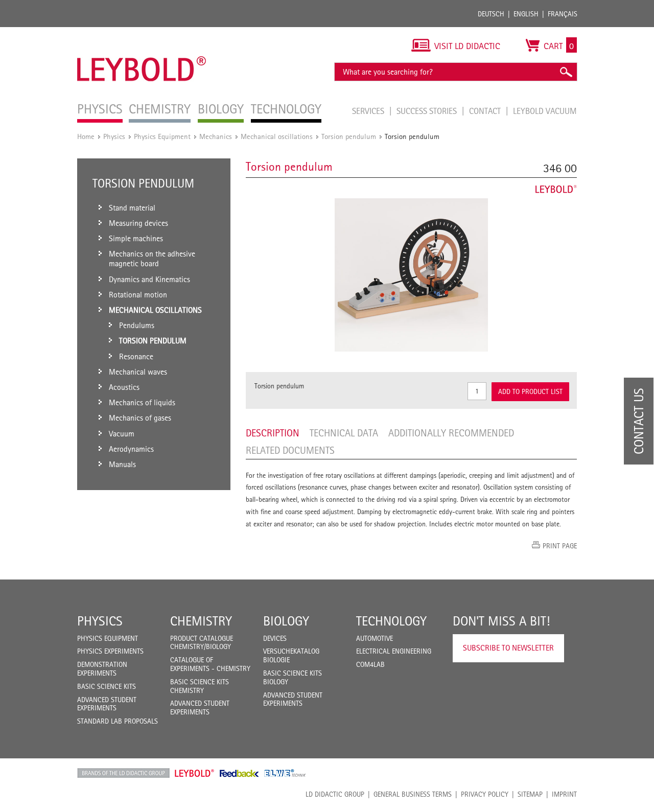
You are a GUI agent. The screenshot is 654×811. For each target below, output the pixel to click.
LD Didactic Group (335, 794)
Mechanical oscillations (277, 136)
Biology (286, 621)
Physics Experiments (110, 651)
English (526, 14)
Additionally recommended (451, 433)
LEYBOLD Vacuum (545, 111)
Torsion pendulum (348, 136)
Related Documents (290, 450)
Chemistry (201, 621)
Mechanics (215, 136)
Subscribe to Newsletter (508, 648)
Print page (560, 546)
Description (272, 433)
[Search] (565, 72)
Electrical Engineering (393, 651)
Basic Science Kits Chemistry (199, 686)
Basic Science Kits (106, 686)
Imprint (564, 794)
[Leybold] (141, 32)
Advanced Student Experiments (106, 704)
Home (86, 136)
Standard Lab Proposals (117, 721)
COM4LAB (370, 664)
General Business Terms (412, 794)
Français (562, 14)
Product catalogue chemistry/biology (201, 642)
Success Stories (427, 111)
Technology (391, 621)
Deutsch (491, 14)
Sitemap (530, 794)
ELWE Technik (285, 773)
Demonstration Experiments (102, 668)
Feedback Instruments (239, 773)
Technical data (344, 433)
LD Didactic (123, 773)
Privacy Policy (484, 794)
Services (369, 111)
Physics (114, 136)
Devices (275, 638)
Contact (486, 111)
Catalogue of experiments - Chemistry (210, 664)
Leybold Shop (195, 773)
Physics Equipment (162, 136)
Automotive (374, 638)
